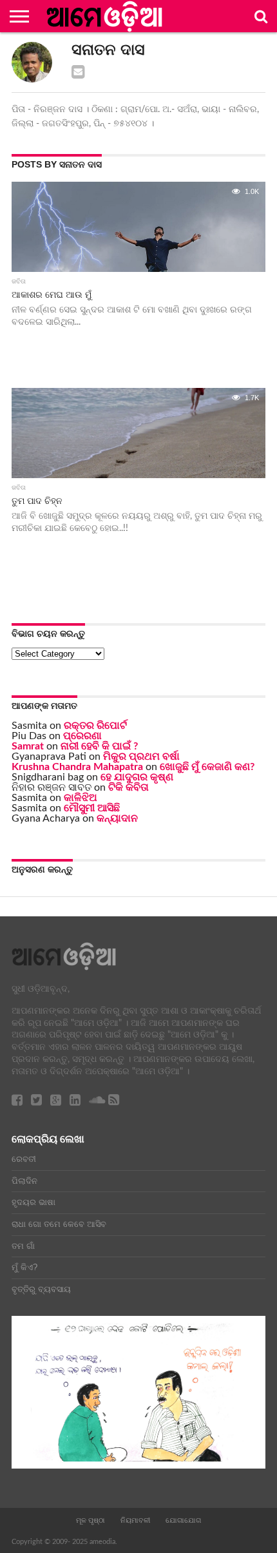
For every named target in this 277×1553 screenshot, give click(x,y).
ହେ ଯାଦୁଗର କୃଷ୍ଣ (136, 777)
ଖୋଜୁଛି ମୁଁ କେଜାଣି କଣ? (207, 767)
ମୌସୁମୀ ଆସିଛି (92, 808)
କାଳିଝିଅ (80, 798)
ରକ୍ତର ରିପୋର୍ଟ (95, 725)
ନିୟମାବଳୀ (135, 1520)
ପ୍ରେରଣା (82, 736)
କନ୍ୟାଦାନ (117, 818)
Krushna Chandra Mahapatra (77, 767)
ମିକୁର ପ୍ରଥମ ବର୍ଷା (141, 756)
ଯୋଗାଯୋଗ (183, 1520)
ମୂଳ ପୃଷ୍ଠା (90, 1520)
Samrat (28, 746)
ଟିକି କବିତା (128, 787)
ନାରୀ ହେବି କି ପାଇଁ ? (99, 746)
